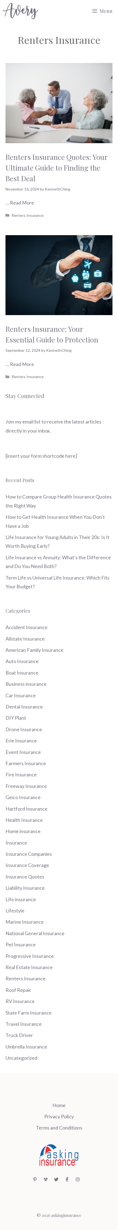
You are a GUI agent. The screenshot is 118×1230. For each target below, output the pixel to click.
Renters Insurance (28, 215)
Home (59, 1105)
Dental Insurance (24, 707)
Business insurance (26, 684)
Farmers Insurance (25, 763)
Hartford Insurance (26, 809)
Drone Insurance (23, 729)
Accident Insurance (26, 627)
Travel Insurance (23, 1024)
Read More (22, 203)
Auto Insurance (22, 661)
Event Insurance (23, 752)
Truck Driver (19, 1035)
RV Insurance (20, 1001)
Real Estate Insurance (29, 967)
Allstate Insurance (25, 639)
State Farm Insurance (28, 1013)
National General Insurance (34, 933)
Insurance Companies (28, 854)
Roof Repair (18, 990)
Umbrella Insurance (26, 1047)
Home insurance (23, 831)
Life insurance (20, 899)
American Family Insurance (34, 650)
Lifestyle (14, 911)
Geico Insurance (23, 797)
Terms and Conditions (59, 1128)
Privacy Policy (59, 1116)
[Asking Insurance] (20, 11)
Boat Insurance (21, 673)
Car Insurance (20, 695)
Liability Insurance (25, 888)
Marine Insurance (24, 922)
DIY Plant (15, 718)
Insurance (16, 843)
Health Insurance (24, 820)
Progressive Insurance (29, 956)
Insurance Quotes (24, 877)
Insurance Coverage (27, 865)
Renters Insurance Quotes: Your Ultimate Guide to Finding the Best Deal (56, 167)
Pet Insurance (20, 944)
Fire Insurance (21, 774)
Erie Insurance (21, 741)
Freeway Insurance (26, 786)
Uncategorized (21, 1058)
